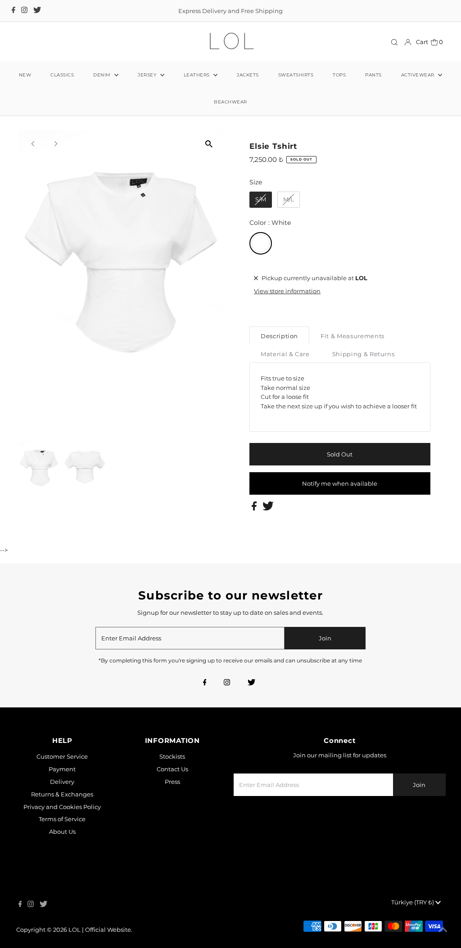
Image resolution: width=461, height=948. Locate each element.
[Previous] (33, 144)
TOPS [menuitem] (339, 75)
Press (172, 781)
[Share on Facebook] (255, 508)
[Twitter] (37, 11)
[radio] (260, 200)
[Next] (55, 144)
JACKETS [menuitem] (248, 75)
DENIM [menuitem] (102, 75)
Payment (62, 769)
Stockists (172, 756)
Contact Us (172, 769)
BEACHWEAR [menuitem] (230, 102)
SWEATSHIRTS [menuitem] (296, 75)
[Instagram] (24, 11)
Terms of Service (62, 819)
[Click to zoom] (209, 144)
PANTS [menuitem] (373, 75)
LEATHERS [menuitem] (198, 75)
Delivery (62, 781)
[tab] (279, 335)
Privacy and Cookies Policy (62, 806)
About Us (62, 831)
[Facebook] (13, 11)
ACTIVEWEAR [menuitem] (418, 75)
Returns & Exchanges (62, 794)
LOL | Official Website (99, 929)
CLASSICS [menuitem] (62, 75)
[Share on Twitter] (268, 508)
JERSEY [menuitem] (148, 75)
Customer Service (62, 756)
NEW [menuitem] (25, 75)
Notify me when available (339, 483)
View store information (287, 291)
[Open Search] (394, 42)
